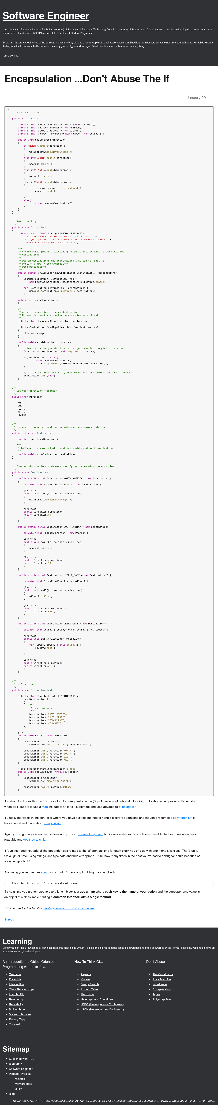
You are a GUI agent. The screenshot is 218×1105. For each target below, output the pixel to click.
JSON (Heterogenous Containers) (102, 1009)
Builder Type (17, 1009)
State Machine (162, 979)
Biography (15, 1063)
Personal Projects (20, 1073)
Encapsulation (162, 989)
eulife (18, 1089)
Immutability (16, 994)
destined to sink (34, 839)
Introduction (16, 984)
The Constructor (163, 974)
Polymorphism (162, 999)
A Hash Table (89, 989)
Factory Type (17, 1019)
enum (45, 872)
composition (52, 823)
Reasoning (16, 999)
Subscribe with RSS (21, 1058)
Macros (85, 979)
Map (45, 806)
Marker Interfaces (20, 1014)
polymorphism (182, 817)
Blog (12, 1093)
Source (9, 919)
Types (156, 994)
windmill (20, 1079)
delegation (129, 806)
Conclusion (16, 1024)
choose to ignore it (90, 834)
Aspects (86, 974)
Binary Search (90, 984)
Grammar (15, 974)
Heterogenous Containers (97, 999)
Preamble (15, 979)
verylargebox (23, 1083)
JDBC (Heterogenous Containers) (102, 1004)
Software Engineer (46, 15)
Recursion (87, 994)
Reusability (16, 1004)
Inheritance (160, 984)
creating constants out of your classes (68, 908)
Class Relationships (21, 989)
